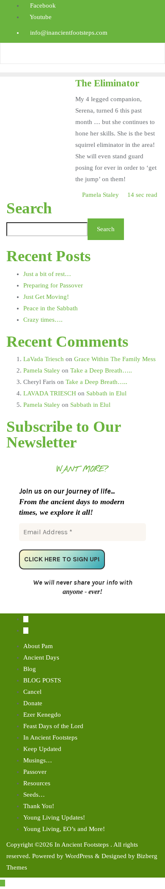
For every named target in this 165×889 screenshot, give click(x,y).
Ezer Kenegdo (42, 714)
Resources (36, 783)
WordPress (79, 856)
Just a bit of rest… (47, 274)
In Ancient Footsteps (50, 737)
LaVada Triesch (43, 359)
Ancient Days (41, 657)
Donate (32, 703)
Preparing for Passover (53, 285)
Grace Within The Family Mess (115, 359)
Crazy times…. (43, 319)
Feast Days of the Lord (53, 726)
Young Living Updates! (54, 817)
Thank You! (38, 806)
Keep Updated (42, 748)
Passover (35, 771)
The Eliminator (107, 82)
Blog (29, 668)
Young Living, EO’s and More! (64, 829)
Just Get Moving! (46, 296)
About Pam (38, 646)
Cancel (32, 691)
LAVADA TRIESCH (49, 393)
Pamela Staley (100, 194)
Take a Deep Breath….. (101, 370)
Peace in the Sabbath (50, 308)
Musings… (37, 760)
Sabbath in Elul (106, 393)
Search (29, 208)
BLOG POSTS (42, 680)
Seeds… (34, 794)
